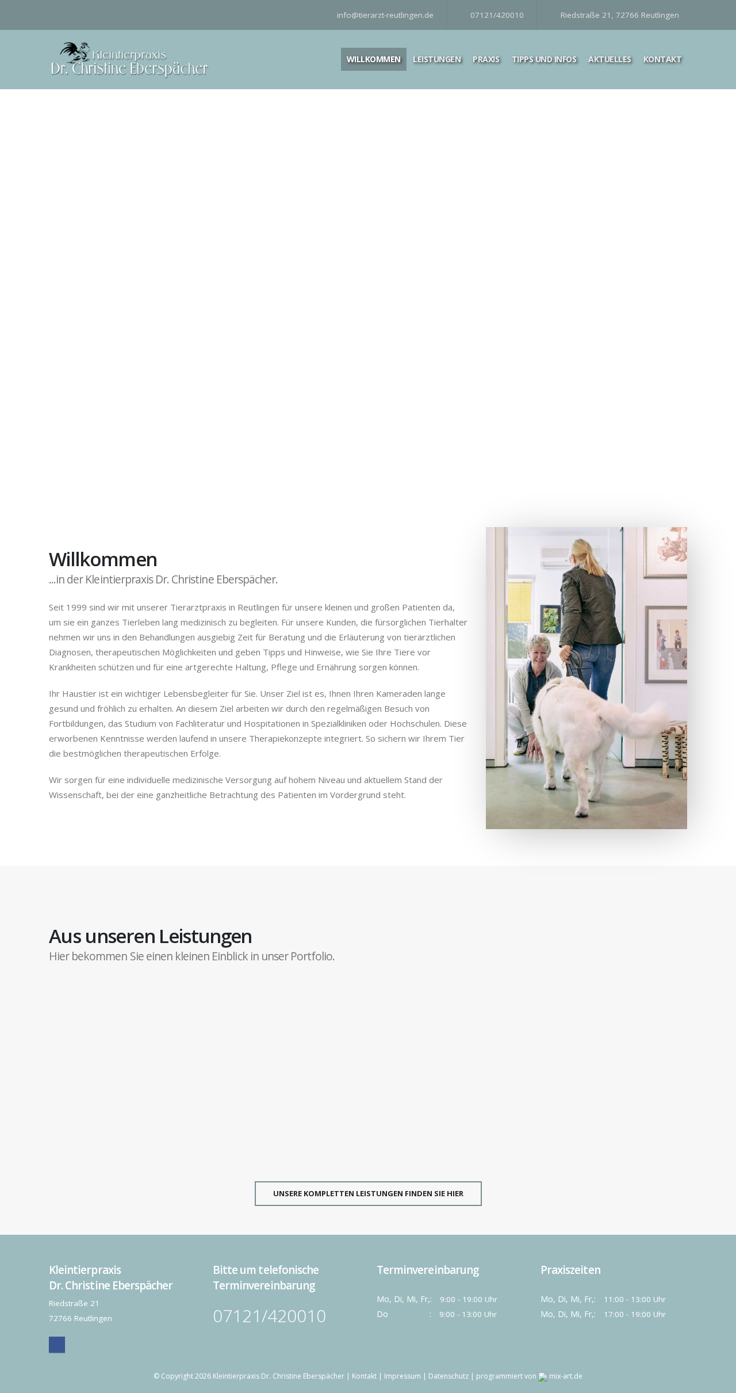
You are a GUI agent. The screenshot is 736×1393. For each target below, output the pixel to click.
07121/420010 (496, 15)
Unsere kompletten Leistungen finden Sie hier (368, 1193)
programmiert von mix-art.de (529, 1376)
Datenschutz (448, 1376)
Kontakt (662, 59)
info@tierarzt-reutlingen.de (384, 15)
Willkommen (374, 59)
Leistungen (437, 59)
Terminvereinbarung (451, 455)
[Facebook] (57, 1345)
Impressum (402, 1376)
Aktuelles (609, 59)
